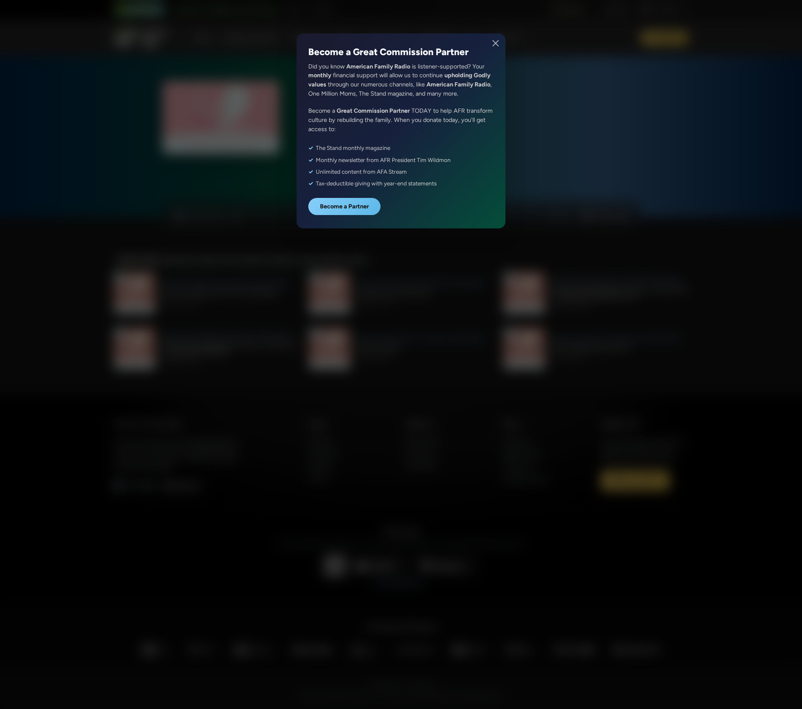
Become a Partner (344, 206)
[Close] (496, 43)
